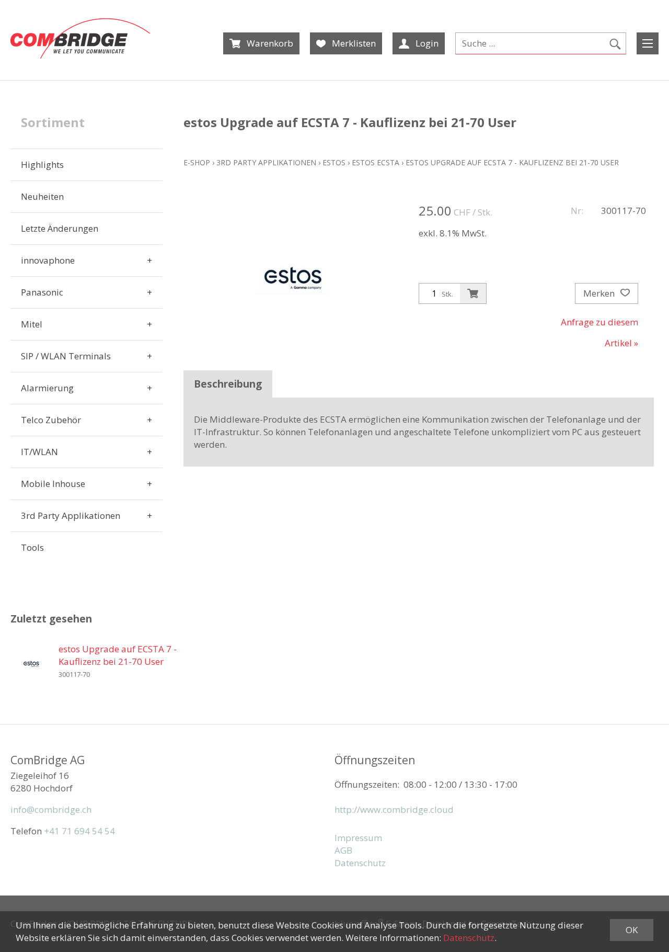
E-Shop (196, 162)
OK (632, 930)
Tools (32, 547)
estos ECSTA (375, 162)
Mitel (31, 324)
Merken (600, 293)
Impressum (358, 838)
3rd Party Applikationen (70, 515)
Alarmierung (47, 388)
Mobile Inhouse (53, 484)
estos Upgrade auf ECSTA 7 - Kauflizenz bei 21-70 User (512, 162)
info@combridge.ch (50, 809)
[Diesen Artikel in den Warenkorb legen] (473, 293)
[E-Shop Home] (80, 38)
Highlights (42, 164)
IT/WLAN (39, 452)
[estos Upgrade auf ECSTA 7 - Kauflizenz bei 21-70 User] (31, 664)
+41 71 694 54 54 (79, 831)
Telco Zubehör (51, 420)
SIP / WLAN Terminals (66, 356)
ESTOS (333, 162)
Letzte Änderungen (59, 228)
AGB (343, 850)
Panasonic (42, 292)
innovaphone (48, 260)
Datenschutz (360, 863)
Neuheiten (42, 196)
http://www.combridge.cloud (394, 809)
